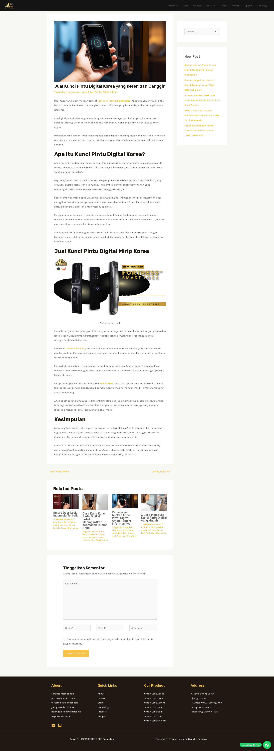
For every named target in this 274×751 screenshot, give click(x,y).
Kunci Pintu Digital (91, 91)
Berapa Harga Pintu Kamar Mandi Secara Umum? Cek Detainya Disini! (199, 85)
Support (247, 5)
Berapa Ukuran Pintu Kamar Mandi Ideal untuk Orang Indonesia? (200, 70)
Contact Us (211, 5)
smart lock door (60, 525)
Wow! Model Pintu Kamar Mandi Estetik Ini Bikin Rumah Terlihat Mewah (201, 115)
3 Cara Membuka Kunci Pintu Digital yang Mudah (154, 517)
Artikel (235, 5)
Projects (197, 5)
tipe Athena (106, 383)
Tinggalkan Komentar (66, 91)
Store (185, 5)
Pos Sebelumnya (58, 471)
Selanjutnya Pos (162, 471)
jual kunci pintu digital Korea (114, 100)
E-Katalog (262, 5)
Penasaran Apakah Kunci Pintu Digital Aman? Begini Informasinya (121, 518)
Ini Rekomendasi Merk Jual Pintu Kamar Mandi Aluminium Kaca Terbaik (202, 100)
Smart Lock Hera (153, 707)
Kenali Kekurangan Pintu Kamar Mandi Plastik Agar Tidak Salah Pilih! (199, 130)
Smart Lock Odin (153, 711)
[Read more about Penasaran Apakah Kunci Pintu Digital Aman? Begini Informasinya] (125, 501)
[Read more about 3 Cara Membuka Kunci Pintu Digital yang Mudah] (154, 502)
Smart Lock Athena (155, 702)
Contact (102, 698)
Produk (171, 5)
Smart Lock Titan (153, 716)
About (224, 5)
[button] (176, 5)
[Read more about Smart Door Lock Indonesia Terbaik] (66, 501)
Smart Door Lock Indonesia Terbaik (65, 514)
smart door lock (75, 348)
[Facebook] (60, 725)
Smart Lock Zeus (153, 698)
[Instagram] (53, 725)
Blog (55, 522)
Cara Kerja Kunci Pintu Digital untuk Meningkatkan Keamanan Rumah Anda (94, 520)
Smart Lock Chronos (155, 720)
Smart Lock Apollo (154, 693)
